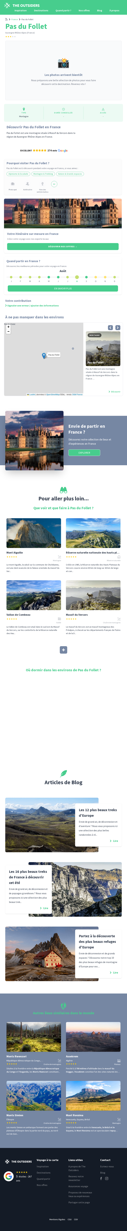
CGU (70, 1219)
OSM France (77, 394)
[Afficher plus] (63, 650)
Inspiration (21, 10)
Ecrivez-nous (107, 1166)
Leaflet (32, 394)
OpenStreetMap (53, 394)
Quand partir (43, 1178)
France (14, 19)
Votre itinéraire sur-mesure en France (33, 234)
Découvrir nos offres (62, 246)
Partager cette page (79, 1202)
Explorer (84, 452)
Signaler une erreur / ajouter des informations (33, 305)
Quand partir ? (63, 10)
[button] (44, 150)
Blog (99, 10)
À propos (114, 10)
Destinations (41, 10)
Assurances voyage (78, 1186)
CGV (76, 1219)
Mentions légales (57, 1219)
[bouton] (110, 327)
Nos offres (84, 10)
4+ (54, 184)
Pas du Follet (27, 19)
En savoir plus (63, 288)
